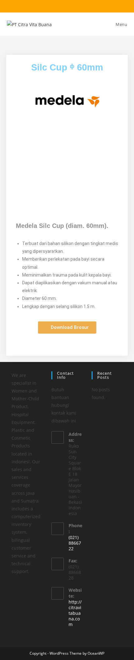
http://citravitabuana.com (75, 613)
